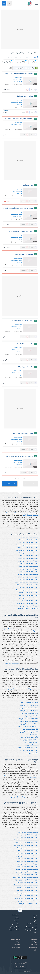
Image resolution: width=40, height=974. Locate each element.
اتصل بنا (35, 950)
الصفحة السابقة (29, 484)
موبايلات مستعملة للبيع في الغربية (27, 861)
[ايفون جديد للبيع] (30, 192)
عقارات (17, 918)
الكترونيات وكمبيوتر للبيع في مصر (28, 718)
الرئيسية (35, 915)
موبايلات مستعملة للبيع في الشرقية (27, 858)
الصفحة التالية (10, 484)
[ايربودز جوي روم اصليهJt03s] (30, 261)
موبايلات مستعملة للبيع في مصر (28, 748)
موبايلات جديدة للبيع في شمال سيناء (26, 598)
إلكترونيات (34, 921)
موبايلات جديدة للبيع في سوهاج (28, 595)
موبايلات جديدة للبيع (11, 513)
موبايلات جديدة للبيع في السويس (28, 561)
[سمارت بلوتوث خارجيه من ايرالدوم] (30, 328)
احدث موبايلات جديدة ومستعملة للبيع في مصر (20, 689)
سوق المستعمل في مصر (19, 797)
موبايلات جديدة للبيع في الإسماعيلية (27, 547)
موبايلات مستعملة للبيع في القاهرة (27, 866)
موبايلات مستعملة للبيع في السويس (27, 856)
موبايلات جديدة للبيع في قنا (29, 600)
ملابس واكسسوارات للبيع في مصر (28, 726)
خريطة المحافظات (33, 947)
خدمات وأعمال (14, 927)
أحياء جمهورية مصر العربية (12, 663)
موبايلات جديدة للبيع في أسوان (28, 537)
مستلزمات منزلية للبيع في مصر (29, 740)
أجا (16, 239)
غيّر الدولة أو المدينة (15, 939)
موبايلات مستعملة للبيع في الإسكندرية (26, 840)
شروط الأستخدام (16, 942)
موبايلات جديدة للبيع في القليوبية (28, 574)
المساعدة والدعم (16, 947)
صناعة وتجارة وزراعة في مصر (29, 737)
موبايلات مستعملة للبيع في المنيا (28, 874)
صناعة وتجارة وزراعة (31, 930)
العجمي (14, 216)
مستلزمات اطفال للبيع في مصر (29, 721)
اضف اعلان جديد (20, 966)
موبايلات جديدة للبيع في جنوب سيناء (27, 590)
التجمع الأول (15, 81)
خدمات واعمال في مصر (31, 742)
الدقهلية (20, 239)
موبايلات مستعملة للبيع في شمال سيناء (25, 893)
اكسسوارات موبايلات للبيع (16, 102)
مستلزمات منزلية (14, 930)
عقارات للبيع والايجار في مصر (29, 716)
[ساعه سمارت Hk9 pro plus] (30, 351)
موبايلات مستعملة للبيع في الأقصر (27, 837)
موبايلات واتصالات (18, 77)
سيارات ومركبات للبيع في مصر (29, 705)
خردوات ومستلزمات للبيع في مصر (28, 724)
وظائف (35, 933)
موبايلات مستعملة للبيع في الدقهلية (27, 853)
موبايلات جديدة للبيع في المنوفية (28, 577)
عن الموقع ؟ (34, 939)
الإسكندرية (19, 216)
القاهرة (20, 81)
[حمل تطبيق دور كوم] (20, 957)
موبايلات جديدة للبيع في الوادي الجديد (26, 582)
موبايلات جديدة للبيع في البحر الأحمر (27, 550)
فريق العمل (34, 942)
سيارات (35, 918)
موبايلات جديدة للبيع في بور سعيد (27, 587)
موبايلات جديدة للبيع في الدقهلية (28, 558)
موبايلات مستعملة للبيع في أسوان (27, 832)
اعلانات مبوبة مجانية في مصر (29, 703)
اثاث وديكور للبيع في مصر (30, 729)
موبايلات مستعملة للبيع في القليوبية (27, 869)
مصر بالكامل (19, 104)
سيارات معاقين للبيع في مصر (29, 713)
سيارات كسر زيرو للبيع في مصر (29, 710)
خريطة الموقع (17, 944)
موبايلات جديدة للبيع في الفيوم (28, 569)
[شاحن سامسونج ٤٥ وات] (30, 374)
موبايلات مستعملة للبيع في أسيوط (27, 835)
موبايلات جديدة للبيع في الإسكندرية (27, 545)
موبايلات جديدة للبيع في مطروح (28, 606)
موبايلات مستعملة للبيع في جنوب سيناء (26, 885)
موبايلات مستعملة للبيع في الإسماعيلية (26, 843)
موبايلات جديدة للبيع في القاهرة (28, 571)
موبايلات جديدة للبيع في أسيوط (28, 540)
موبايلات (16, 921)
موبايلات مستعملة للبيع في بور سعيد (26, 882)
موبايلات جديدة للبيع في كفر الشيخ (27, 603)
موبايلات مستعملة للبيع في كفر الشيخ (26, 898)
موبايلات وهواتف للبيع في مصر (28, 903)
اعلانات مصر (30, 57)
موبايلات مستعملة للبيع (30, 515)
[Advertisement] (20, 29)
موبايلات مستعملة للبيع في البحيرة (27, 848)
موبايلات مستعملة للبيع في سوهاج (27, 890)
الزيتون (16, 126)
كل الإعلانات (15, 915)
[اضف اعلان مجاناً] (4, 3)
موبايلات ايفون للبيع (17, 79)
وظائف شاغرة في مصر (31, 734)
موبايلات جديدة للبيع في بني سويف (27, 585)
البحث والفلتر (34, 944)
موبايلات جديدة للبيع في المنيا (29, 579)
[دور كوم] (20, 910)
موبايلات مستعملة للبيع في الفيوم (27, 864)
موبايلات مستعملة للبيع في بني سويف (26, 880)
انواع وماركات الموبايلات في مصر (28, 608)
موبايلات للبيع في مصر (31, 745)
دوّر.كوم (36, 57)
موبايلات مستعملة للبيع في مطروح (27, 901)
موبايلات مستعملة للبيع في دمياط (27, 888)
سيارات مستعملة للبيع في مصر (28, 708)
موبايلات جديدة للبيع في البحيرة (28, 553)
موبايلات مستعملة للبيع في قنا (28, 895)
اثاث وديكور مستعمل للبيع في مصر (27, 732)
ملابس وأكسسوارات (31, 927)
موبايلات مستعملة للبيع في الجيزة (27, 850)
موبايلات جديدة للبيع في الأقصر (28, 542)
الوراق (17, 464)
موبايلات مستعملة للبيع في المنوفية (27, 872)
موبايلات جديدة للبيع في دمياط (28, 592)
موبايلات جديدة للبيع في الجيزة (29, 555)
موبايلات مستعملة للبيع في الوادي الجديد (25, 877)
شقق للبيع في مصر (32, 753)
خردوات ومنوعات (32, 924)
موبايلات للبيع (22, 57)
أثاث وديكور (15, 924)
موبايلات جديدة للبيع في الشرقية (28, 563)
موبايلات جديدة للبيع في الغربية (28, 566)
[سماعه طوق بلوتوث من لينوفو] (30, 440)
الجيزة (21, 464)
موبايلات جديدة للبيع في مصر (29, 750)
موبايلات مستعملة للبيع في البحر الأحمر (26, 845)
